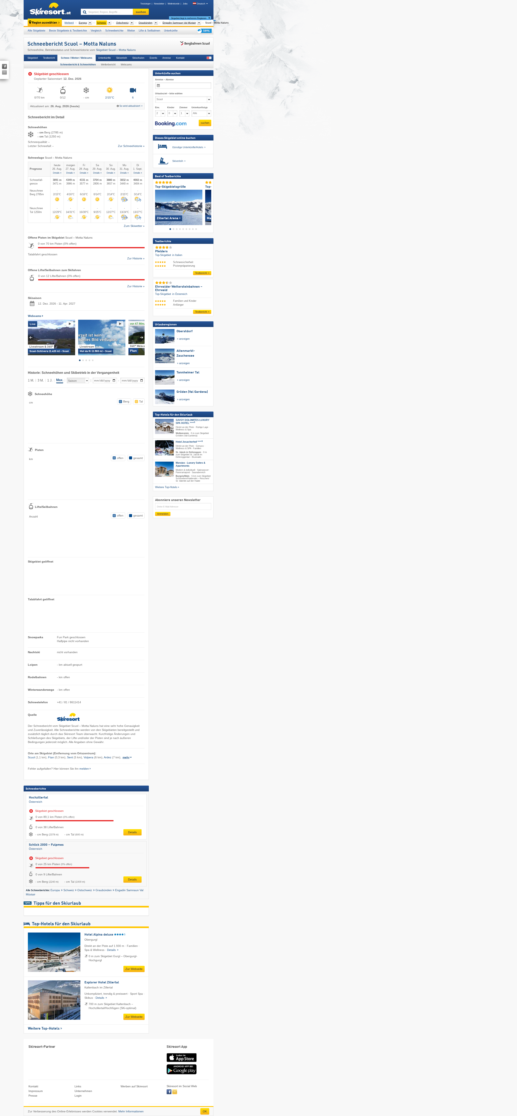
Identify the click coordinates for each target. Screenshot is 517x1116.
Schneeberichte (114, 30)
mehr (126, 757)
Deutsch (201, 3)
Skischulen (138, 58)
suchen (205, 122)
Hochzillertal (38, 797)
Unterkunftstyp (199, 107)
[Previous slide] (31, 337)
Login (78, 1095)
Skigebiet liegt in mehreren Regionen (188, 18)
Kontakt (180, 58)
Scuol (31, 757)
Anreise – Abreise (164, 79)
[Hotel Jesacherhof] (164, 447)
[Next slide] (142, 337)
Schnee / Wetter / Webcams (76, 58)
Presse (32, 1095)
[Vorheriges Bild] (158, 206)
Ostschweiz (84, 890)
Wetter (131, 30)
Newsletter (159, 3)
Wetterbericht (108, 64)
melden (84, 768)
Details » (57, 173)
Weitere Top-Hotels (44, 1028)
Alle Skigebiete (36, 30)
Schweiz (68, 890)
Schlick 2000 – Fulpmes (46, 845)
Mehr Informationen (131, 1111)
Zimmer (183, 107)
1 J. (49, 380)
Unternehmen (83, 1091)
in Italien (177, 255)
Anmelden (162, 513)
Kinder (170, 107)
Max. (59, 380)
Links (78, 1086)
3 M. (41, 380)
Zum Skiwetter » (134, 225)
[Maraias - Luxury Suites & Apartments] (164, 469)
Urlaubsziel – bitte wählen (169, 93)
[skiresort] (50, 9)
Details (132, 832)
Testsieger (145, 3)
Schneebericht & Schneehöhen (78, 64)
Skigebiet (32, 58)
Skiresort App (177, 1047)
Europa (55, 890)
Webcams (126, 64)
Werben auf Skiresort (134, 1086)
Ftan (51, 757)
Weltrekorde (174, 3)
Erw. (157, 107)
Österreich (35, 801)
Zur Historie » (136, 258)
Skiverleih (121, 58)
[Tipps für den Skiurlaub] (203, 31)
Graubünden (104, 890)
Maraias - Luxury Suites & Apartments (190, 464)
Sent (70, 757)
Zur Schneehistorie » (131, 146)
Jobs (185, 3)
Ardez (107, 757)
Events (153, 58)
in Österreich (179, 293)
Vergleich (96, 30)
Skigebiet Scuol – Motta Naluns (116, 49)
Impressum (35, 1091)
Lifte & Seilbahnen (149, 30)
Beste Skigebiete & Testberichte (68, 30)
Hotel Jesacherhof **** (189, 441)
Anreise (166, 58)
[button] (170, 123)
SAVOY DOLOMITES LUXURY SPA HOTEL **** (192, 421)
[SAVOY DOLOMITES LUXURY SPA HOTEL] (164, 426)
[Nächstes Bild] (208, 206)
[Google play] (182, 1073)
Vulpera (88, 757)
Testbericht (49, 58)
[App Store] (182, 1062)
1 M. (31, 380)
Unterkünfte (171, 30)
